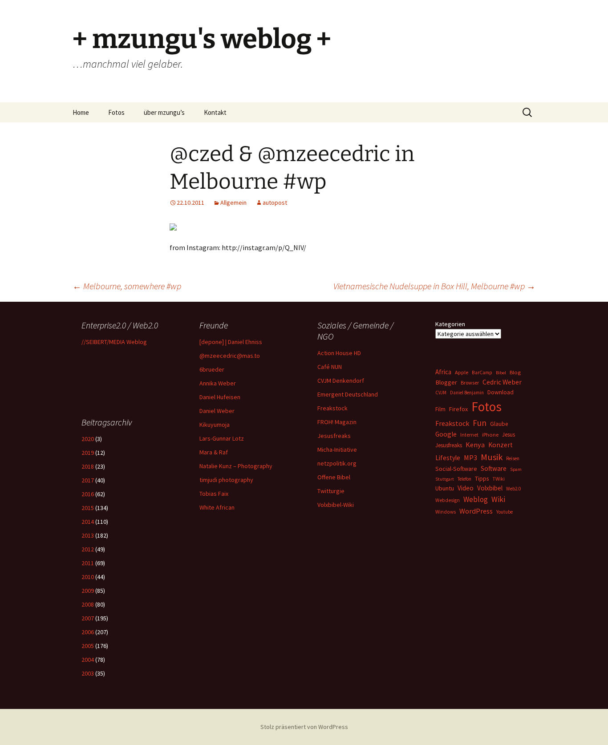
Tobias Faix (213, 494)
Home (81, 112)
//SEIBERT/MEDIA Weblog (114, 342)
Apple (461, 372)
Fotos (116, 112)
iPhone (490, 434)
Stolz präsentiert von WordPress (304, 727)
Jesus (508, 434)
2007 (87, 618)
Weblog (475, 499)
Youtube (504, 512)
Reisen (512, 458)
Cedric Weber (502, 381)
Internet (469, 434)
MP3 (470, 457)
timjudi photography (226, 480)
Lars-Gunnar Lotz (221, 438)
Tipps (482, 478)
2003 (87, 673)
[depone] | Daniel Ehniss (230, 342)
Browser (470, 382)
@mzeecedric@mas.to (229, 356)
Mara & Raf (213, 452)
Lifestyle (447, 457)
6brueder (211, 369)
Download (500, 392)
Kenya (475, 444)
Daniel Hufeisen (219, 397)
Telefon (464, 479)
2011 (87, 563)
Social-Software (456, 469)
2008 (87, 604)
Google (446, 434)
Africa (443, 372)
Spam (516, 469)
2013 (87, 535)
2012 (87, 549)
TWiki (498, 479)
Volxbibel (490, 488)
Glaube (499, 424)
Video (466, 488)
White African (217, 507)
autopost (275, 202)
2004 (87, 660)
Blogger (446, 382)
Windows (445, 512)
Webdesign (447, 500)
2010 (87, 577)
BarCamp (482, 372)
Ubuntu (444, 488)
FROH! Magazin (337, 422)
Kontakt (215, 112)
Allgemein (233, 202)
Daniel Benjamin (467, 392)
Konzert (500, 445)
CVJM (440, 392)
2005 (87, 646)
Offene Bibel (333, 477)
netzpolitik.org (337, 463)
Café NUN (329, 367)
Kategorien (450, 324)
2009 (87, 591)
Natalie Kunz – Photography (235, 466)
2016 (87, 494)
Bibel (501, 373)
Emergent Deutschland (347, 394)
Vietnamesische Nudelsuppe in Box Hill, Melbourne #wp (434, 286)
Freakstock (332, 408)
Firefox (458, 409)
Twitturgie (331, 491)
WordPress (476, 510)
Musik (492, 457)
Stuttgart (444, 479)
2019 (87, 453)
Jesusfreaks (334, 436)
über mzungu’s (164, 112)
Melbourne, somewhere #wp (127, 286)
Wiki (498, 499)
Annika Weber (217, 383)
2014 (87, 522)
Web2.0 (513, 489)
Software (494, 468)
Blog (515, 372)
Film (440, 409)
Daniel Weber (217, 411)
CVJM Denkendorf (340, 381)
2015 (87, 508)
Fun (479, 422)
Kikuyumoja (214, 425)
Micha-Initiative (337, 449)
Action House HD (339, 353)
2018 (87, 466)
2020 (87, 439)
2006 (87, 632)
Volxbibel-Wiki (335, 505)
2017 (87, 480)
